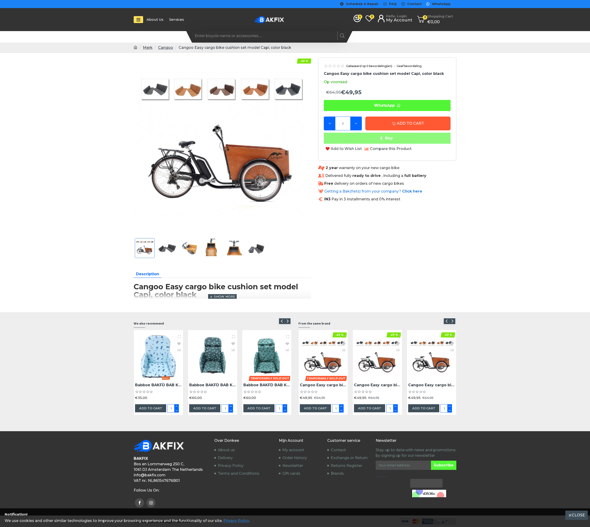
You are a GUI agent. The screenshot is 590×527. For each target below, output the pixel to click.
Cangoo (165, 47)
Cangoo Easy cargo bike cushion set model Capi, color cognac (323, 385)
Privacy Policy (236, 520)
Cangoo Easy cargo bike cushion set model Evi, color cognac (431, 385)
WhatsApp (385, 105)
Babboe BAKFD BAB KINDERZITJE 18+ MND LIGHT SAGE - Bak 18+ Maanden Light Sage (266, 385)
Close (578, 515)
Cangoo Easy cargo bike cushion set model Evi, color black (377, 385)
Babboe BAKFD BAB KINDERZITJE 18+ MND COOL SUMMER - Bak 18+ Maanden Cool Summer (158, 385)
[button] (282, 321)
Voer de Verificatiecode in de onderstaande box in (390, 489)
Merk (148, 47)
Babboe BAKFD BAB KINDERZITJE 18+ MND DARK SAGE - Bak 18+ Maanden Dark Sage (212, 385)
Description (147, 274)
